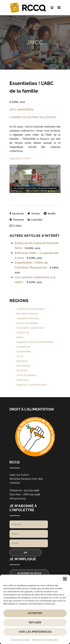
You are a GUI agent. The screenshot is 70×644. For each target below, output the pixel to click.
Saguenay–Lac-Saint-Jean (31, 384)
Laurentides (23, 351)
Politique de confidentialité (45, 639)
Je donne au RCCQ (29, 573)
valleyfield (47, 117)
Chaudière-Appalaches (30, 327)
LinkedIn (36, 219)
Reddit (51, 213)
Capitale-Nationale (27, 318)
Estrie (20, 337)
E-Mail (17, 225)
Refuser (35, 622)
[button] (65, 579)
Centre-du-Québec (27, 323)
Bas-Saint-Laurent (27, 313)
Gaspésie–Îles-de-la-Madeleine (34, 342)
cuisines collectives (24, 117)
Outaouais (22, 380)
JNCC (35, 42)
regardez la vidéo (20, 158)
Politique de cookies (20, 639)
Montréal (22, 370)
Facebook (18, 213)
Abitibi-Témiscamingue (30, 308)
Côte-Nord (22, 332)
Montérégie (25, 109)
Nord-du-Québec (26, 375)
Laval (19, 356)
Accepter (35, 613)
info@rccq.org (18, 498)
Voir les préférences (35, 631)
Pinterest (18, 219)
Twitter (35, 213)
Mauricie (21, 361)
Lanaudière (23, 346)
